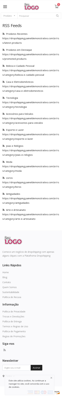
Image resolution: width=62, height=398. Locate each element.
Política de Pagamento (14, 331)
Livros (9, 177)
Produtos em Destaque (18, 49)
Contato (6, 282)
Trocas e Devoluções (13, 316)
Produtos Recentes (16, 33)
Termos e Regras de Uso (15, 326)
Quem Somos (9, 287)
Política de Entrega (12, 321)
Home (5, 272)
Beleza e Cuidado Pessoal (19, 65)
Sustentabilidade (10, 292)
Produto (7, 15)
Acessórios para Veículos (19, 113)
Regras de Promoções (13, 336)
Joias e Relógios (14, 145)
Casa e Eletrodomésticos (19, 81)
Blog (4, 277)
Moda (8, 161)
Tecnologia (11, 97)
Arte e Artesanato (15, 209)
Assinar (36, 367)
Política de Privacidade (13, 311)
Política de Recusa (11, 297)
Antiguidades (12, 193)
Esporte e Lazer (14, 129)
